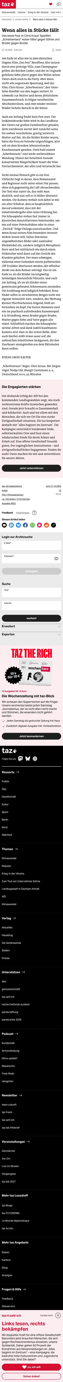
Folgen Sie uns (9, 758)
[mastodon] (20, 760)
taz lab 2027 (9, 1181)
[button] (59, 4)
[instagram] (35, 760)
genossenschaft (11, 989)
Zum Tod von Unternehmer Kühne (21, 881)
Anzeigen (7, 1275)
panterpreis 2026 (11, 1019)
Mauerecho (8, 1066)
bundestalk (8, 1043)
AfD (4, 896)
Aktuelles (7, 927)
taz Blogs (7, 1205)
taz (9, 750)
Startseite (6, 19)
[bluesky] (27, 760)
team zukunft (9, 1104)
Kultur (5, 804)
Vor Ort (6, 1158)
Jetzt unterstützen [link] (31, 468)
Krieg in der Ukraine (13, 873)
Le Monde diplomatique (15, 1220)
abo (4, 981)
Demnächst (8, 1150)
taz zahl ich (8, 996)
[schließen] (58, 1315)
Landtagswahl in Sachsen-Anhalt (20, 888)
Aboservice (8, 1306)
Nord (4, 827)
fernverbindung (10, 1050)
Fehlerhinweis (23, 512)
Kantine (6, 1260)
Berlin (5, 819)
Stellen (6, 950)
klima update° (9, 1058)
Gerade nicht (46, 1315)
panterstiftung (10, 1012)
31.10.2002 (55, 486)
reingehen (7, 1081)
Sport (5, 812)
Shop (5, 1267)
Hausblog (7, 935)
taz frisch (7, 1112)
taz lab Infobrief (11, 1127)
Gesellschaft (9, 796)
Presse (6, 958)
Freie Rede (8, 1073)
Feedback (7, 1298)
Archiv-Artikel (21, 19)
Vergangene (9, 1173)
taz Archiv (7, 1228)
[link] (9, 13)
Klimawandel (9, 858)
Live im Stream (10, 1166)
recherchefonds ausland (16, 1004)
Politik (5, 781)
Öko (4, 789)
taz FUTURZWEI (11, 1213)
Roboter (6, 866)
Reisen (5, 1252)
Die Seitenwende (11, 942)
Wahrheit (7, 834)
